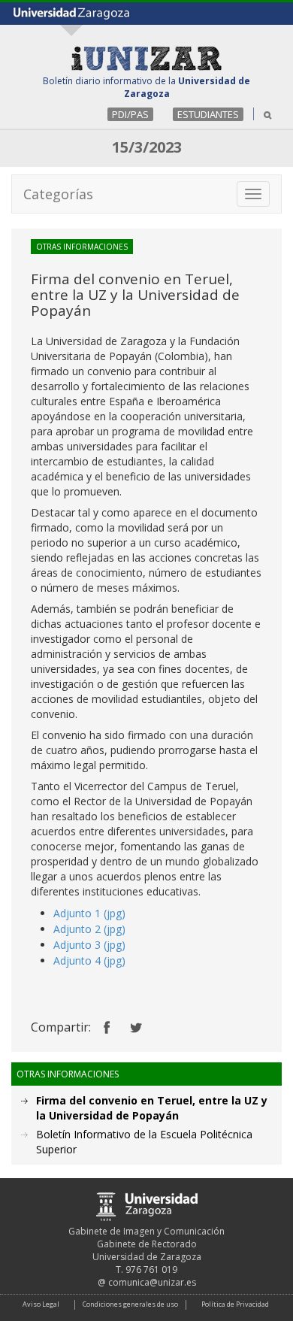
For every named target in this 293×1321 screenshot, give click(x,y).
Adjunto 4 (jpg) (89, 960)
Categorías (58, 194)
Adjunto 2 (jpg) (89, 929)
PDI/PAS (130, 114)
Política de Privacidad (235, 1304)
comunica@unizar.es (152, 1282)
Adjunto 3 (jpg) (89, 945)
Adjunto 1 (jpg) (89, 913)
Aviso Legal (41, 1304)
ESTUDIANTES (208, 114)
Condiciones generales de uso (130, 1304)
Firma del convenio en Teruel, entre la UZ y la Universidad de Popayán (151, 1108)
